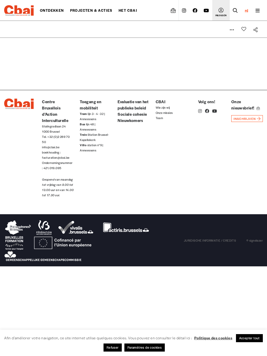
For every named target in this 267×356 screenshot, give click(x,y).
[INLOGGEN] (221, 10)
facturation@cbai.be (56, 157)
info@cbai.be (50, 147)
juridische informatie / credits (210, 240)
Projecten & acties (91, 10)
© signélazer (254, 240)
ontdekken (52, 10)
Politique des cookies (213, 337)
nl (246, 10)
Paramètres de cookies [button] (145, 347)
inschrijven (245, 118)
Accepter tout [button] (249, 338)
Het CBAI (128, 10)
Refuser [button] (113, 347)
